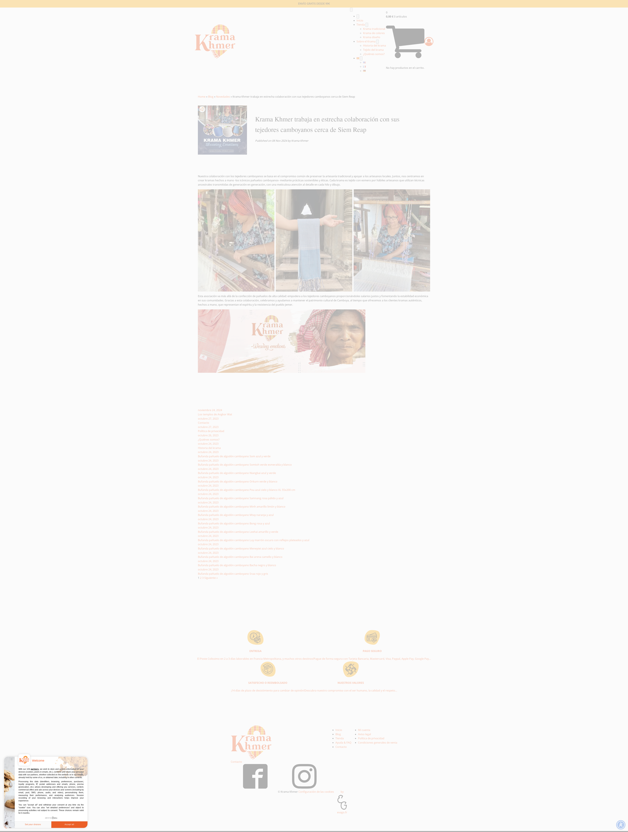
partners (35, 769)
